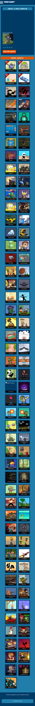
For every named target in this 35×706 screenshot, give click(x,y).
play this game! (9, 51)
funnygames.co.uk (14, 2)
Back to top (18, 701)
